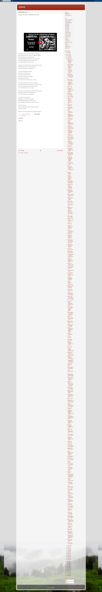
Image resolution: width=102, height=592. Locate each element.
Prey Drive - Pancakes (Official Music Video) (70, 426)
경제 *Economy (68, 42)
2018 (67, 569)
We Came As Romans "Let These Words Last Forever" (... (70, 76)
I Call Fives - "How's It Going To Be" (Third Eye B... (70, 496)
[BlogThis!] (35, 114)
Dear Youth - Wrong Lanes (70, 249)
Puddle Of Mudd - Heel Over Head (70, 267)
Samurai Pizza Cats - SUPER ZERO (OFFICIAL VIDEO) (70, 66)
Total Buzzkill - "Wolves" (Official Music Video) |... (70, 83)
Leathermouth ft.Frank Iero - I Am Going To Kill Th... (70, 395)
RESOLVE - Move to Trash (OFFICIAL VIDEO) (70, 453)
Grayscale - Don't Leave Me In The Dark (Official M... (70, 212)
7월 (68, 550)
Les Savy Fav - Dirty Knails (70, 504)
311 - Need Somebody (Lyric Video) (70, 513)
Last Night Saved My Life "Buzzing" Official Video (70, 357)
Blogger (53, 587)
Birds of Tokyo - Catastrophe (70, 216)
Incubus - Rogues (69, 462)
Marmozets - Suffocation (69, 94)
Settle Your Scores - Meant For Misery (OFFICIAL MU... (69, 101)
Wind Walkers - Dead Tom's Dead (70, 108)
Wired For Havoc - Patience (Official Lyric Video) (70, 379)
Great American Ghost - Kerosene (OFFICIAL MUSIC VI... (70, 186)
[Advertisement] (31, 24)
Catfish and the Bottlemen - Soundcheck (70, 532)
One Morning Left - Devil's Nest (70, 489)
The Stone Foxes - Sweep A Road (70, 479)
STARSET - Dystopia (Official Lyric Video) (70, 343)
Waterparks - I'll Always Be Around (70, 208)
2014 (67, 575)
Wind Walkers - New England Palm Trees (70, 182)
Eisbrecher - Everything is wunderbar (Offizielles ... (70, 131)
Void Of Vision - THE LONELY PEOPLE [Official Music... (70, 308)
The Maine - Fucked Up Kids (69, 509)
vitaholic (68, 13)
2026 (67, 52)
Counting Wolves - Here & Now (70, 459)
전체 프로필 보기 (68, 15)
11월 (68, 58)
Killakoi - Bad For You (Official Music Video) (70, 368)
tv (65, 38)
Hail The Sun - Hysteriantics (70, 80)
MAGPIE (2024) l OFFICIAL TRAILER (70, 287)
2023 (67, 561)
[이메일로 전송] (34, 114)
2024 (67, 55)
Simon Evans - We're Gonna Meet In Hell (70, 252)
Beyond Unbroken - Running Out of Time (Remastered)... (70, 168)
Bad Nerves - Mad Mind (69, 442)
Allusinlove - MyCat (69, 472)
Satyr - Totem (69, 346)
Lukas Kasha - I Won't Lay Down (70, 364)
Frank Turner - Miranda (70, 105)
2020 (67, 566)
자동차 (66, 40)
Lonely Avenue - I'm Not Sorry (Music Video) (70, 293)
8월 (68, 548)
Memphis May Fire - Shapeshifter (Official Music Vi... (70, 431)
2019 (67, 567)
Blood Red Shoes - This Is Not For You (70, 264)
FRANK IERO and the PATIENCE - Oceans (70, 237)
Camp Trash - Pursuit (69, 146)
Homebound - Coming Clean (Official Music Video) (70, 417)
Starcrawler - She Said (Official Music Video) (70, 438)
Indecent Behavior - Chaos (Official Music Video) (70, 405)
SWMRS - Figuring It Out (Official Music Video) (70, 123)
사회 (66, 31)
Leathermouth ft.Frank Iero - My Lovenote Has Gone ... (70, 241)
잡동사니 (66, 35)
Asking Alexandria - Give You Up (70, 111)
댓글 (67, 582)
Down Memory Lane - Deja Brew (70, 290)
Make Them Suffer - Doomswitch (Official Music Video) (70, 303)
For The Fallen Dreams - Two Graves (70, 163)
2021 (67, 564)
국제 (66, 29)
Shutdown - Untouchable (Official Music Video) (70, 501)
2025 (67, 54)
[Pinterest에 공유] (39, 114)
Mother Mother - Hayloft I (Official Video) (70, 353)
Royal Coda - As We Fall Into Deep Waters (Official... (70, 536)
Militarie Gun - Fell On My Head (69, 540)
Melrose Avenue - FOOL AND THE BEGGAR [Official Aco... (70, 475)
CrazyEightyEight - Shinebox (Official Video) (70, 361)
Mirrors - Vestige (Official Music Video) (70, 195)
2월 (68, 558)
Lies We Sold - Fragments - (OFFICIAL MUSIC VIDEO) (70, 159)
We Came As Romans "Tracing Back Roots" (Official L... (70, 90)
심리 (66, 39)
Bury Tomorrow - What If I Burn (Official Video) (70, 375)
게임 (66, 45)
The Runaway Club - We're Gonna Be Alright (70, 469)
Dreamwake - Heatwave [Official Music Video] (70, 422)
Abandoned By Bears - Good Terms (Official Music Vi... (70, 138)
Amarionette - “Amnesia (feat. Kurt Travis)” (69, 71)
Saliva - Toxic (69, 86)
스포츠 (66, 36)
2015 (67, 574)
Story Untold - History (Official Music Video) (70, 260)
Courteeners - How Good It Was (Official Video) (70, 191)
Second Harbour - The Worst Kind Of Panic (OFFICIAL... (70, 314)
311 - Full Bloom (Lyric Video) (70, 507)
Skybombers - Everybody (69, 340)
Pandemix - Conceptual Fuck (69, 334)
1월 (68, 559)
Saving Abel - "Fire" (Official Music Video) (70, 388)
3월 (68, 556)
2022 (67, 563)
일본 (66, 26)
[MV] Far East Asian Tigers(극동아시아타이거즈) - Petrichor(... (70, 383)
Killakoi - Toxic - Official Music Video (70, 322)
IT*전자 (66, 33)
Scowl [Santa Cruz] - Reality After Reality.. (70, 516)
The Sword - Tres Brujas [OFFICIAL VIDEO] (69, 279)
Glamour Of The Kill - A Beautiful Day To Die (70, 220)
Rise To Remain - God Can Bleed (70, 119)
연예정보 (66, 32)
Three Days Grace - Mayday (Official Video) (70, 349)
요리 (66, 28)
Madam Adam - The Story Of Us (70, 449)
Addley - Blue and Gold (69, 529)
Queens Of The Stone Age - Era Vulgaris (70, 325)
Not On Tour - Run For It (69, 223)
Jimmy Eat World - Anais (70, 271)
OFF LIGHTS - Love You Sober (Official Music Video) (70, 445)
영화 (66, 25)
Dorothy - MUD (70, 398)
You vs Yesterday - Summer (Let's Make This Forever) (70, 231)
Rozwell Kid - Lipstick (69, 408)
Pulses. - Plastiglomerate (70, 371)
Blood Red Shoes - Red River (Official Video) (70, 318)
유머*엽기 (67, 22)
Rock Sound (23, 115)
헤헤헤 (22, 7)
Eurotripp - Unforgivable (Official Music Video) (70, 116)
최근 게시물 (21, 150)
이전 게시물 (60, 150)
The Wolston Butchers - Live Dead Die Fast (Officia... (70, 143)
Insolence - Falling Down (70, 135)
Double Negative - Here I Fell (70, 435)
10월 (68, 545)
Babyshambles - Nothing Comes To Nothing (70, 61)
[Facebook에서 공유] (38, 114)
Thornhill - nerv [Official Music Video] (70, 391)
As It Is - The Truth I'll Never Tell (70, 204)
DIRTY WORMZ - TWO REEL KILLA (70, 464)
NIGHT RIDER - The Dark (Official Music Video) (70, 150)
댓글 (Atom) (26, 152)
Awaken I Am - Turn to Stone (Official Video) (70, 297)
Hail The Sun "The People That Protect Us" (70, 483)
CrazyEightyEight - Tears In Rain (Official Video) (70, 256)
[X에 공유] (37, 114)
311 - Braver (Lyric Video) (70, 543)
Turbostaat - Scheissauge (70, 493)
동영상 (66, 21)
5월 (68, 553)
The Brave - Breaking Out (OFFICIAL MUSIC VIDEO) (70, 329)
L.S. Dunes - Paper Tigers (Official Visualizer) (70, 227)
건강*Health (67, 46)
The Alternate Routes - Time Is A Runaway (70, 401)
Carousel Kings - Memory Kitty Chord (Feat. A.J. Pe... (70, 154)
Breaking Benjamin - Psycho (69, 173)
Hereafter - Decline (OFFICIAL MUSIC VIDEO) (69, 177)
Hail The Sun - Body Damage (70, 202)
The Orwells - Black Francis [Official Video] (70, 127)
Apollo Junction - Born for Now (70, 487)
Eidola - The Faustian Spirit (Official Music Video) (70, 520)
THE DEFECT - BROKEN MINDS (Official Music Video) (70, 412)
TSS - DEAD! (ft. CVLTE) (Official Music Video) (70, 274)
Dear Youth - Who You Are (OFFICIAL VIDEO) (70, 245)
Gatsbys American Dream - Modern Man (70, 283)
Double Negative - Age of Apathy (70, 198)
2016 (67, 572)
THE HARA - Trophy (69, 337)
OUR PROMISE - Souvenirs (70, 457)
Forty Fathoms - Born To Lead (70, 96)
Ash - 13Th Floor (70, 299)
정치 (66, 43)
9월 (68, 547)
